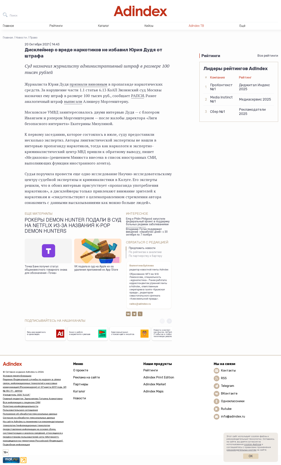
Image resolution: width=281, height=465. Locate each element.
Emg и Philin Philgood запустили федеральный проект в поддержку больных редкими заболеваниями (148, 222)
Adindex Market (154, 384)
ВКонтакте (229, 393)
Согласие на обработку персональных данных (29, 417)
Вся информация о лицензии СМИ (21, 402)
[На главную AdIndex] (140, 11)
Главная (8, 37)
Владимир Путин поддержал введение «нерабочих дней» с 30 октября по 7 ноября (147, 232)
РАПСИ (137, 95)
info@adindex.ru (233, 416)
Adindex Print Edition (158, 377)
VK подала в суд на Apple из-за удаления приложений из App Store (96, 268)
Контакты (228, 370)
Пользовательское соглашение (20, 410)
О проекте (80, 370)
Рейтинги (150, 370)
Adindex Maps (153, 391)
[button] (169, 321)
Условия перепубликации (17, 375)
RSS (224, 378)
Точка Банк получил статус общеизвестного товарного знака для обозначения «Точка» (46, 269)
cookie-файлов (252, 444)
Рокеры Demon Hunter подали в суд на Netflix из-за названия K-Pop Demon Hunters (73, 226)
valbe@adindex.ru (140, 304)
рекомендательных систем (241, 450)
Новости (21, 37)
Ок (251, 456)
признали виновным (88, 84)
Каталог (79, 391)
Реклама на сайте (86, 377)
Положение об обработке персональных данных (30, 414)
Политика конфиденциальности (20, 406)
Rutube (226, 409)
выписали (73, 101)
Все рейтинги (267, 55)
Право (33, 37)
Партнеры (80, 384)
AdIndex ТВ (196, 26)
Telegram (227, 386)
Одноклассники (232, 401)
